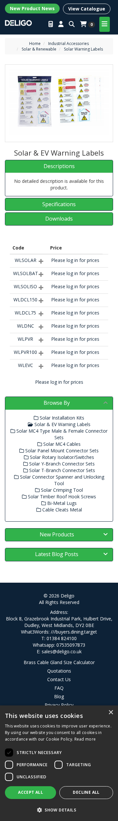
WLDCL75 (25, 313)
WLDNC (25, 326)
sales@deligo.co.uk (62, 651)
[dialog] (59, 763)
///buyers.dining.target (74, 632)
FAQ (59, 688)
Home (35, 43)
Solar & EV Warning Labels (61, 424)
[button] (59, 809)
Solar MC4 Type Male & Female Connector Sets (61, 434)
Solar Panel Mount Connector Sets (61, 450)
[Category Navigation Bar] (104, 24)
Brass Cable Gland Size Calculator (59, 662)
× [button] (110, 712)
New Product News (32, 8)
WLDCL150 (25, 299)
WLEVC (25, 365)
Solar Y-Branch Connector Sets (61, 464)
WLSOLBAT (25, 273)
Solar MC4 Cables (61, 444)
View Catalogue (86, 9)
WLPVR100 (25, 352)
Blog (59, 696)
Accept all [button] (30, 792)
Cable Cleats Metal (61, 510)
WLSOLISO (25, 286)
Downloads (59, 219)
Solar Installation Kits (61, 418)
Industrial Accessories (68, 43)
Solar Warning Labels (83, 49)
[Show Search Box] (72, 24)
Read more (85, 739)
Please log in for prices (75, 260)
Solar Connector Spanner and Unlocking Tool (61, 480)
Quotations (59, 671)
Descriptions (59, 166)
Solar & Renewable (39, 49)
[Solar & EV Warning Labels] (59, 101)
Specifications (59, 204)
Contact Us (59, 679)
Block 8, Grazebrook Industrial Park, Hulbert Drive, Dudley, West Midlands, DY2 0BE (59, 622)
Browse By (57, 402)
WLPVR (25, 339)
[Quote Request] (50, 24)
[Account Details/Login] (61, 24)
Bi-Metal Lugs (61, 503)
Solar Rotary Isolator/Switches (61, 457)
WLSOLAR (25, 260)
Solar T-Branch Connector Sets (61, 470)
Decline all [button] (86, 792)
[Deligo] (18, 22)
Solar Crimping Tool (61, 490)
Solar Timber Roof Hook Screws (61, 496)
